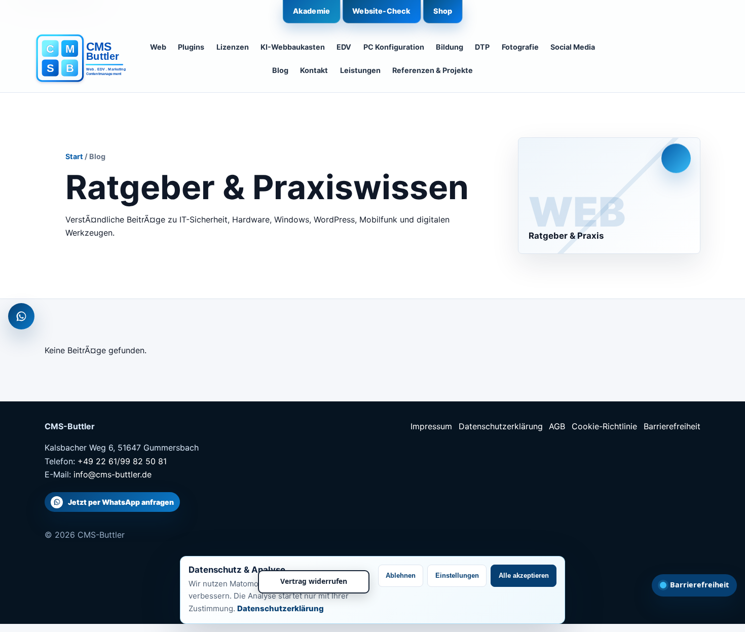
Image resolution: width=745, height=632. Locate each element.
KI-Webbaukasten (292, 47)
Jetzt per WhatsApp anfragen (121, 502)
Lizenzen (232, 47)
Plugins (191, 47)
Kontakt (314, 70)
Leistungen (360, 70)
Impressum (431, 426)
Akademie (311, 11)
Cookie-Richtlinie (604, 426)
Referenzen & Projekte (432, 70)
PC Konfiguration (393, 47)
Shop (443, 11)
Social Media (572, 47)
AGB (557, 426)
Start (74, 156)
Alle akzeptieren (524, 575)
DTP (482, 47)
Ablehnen (401, 575)
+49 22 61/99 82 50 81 (122, 461)
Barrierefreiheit (672, 426)
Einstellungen (457, 575)
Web (158, 47)
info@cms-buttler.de (112, 474)
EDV (344, 47)
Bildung (449, 47)
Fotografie (520, 47)
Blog (280, 70)
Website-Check (381, 11)
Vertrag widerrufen (313, 581)
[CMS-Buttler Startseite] (76, 59)
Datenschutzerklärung (501, 426)
